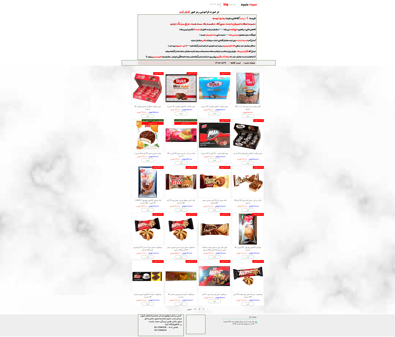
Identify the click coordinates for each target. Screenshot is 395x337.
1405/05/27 (220, 62)
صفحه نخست (249, 62)
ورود (218, 4)
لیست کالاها (236, 62)
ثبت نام (212, 4)
